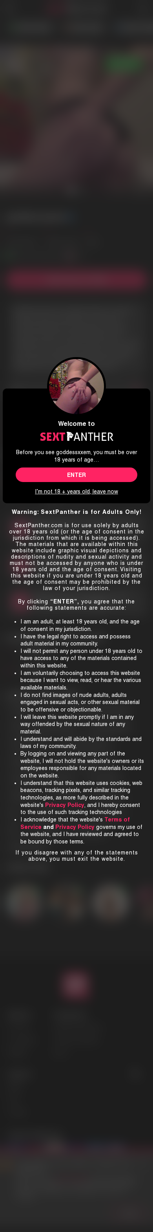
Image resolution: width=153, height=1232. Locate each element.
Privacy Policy (75, 827)
